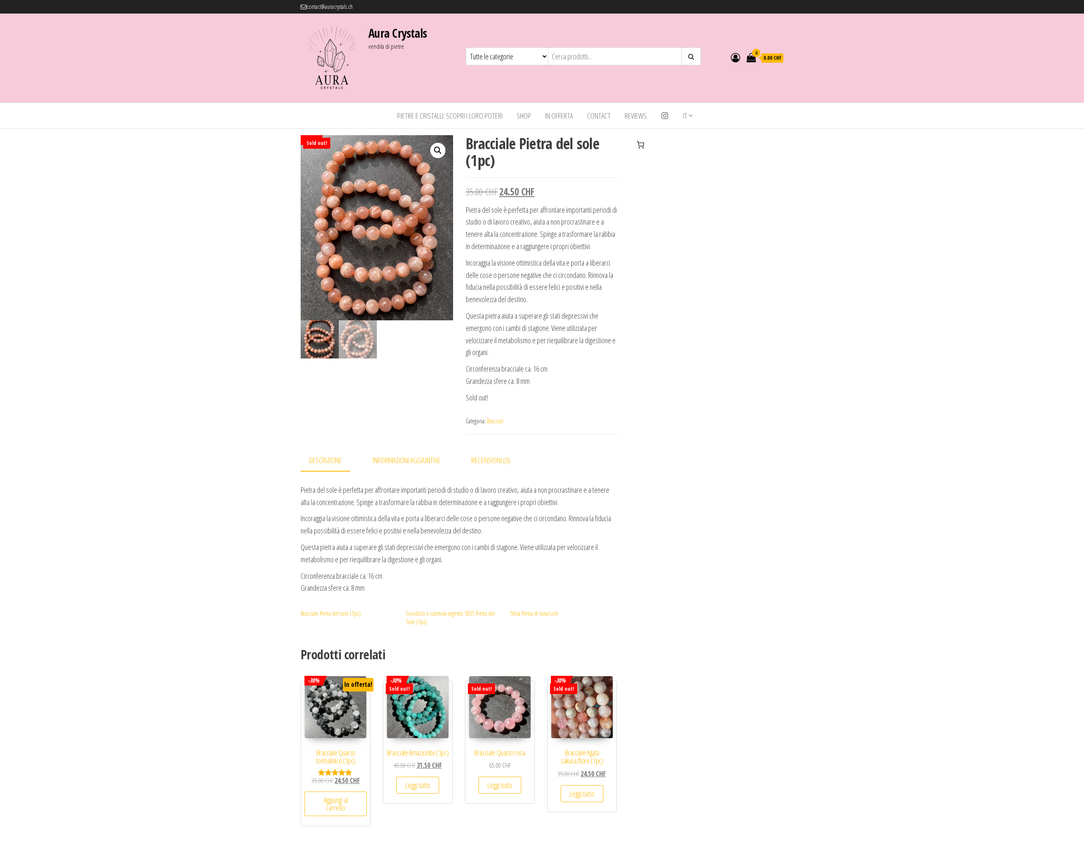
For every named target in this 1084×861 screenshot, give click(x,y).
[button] (437, 150)
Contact (599, 116)
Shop (524, 116)
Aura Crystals (397, 33)
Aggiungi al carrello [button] (336, 804)
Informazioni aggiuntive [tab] (406, 460)
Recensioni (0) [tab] (490, 460)
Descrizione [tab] (325, 460)
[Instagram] (664, 115)
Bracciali (495, 421)
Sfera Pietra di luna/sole (534, 613)
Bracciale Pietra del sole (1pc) (331, 613)
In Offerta (559, 116)
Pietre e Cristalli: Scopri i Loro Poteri (450, 116)
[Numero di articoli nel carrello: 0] (640, 144)
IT (685, 116)
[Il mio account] (735, 57)
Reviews (636, 116)
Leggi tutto (417, 785)
